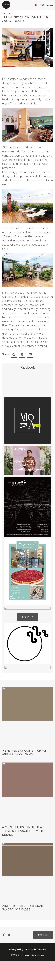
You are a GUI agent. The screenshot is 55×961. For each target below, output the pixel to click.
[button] (51, 5)
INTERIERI (6, 14)
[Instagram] (43, 5)
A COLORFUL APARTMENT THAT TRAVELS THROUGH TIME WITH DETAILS (23, 831)
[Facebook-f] (40, 5)
